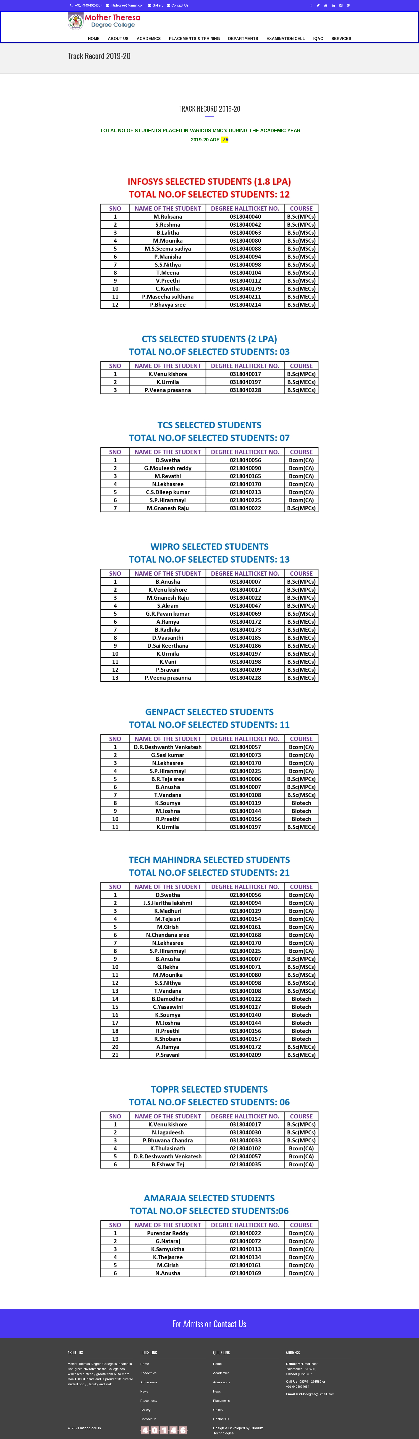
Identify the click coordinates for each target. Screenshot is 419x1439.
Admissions (148, 1382)
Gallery (158, 5)
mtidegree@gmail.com (128, 5)
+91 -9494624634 (88, 5)
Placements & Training (194, 39)
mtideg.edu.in (90, 1428)
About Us (118, 39)
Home (94, 39)
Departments (243, 39)
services (341, 39)
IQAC (318, 39)
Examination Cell (285, 39)
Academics (149, 39)
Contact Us (180, 5)
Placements (148, 1400)
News (144, 1391)
